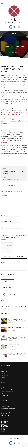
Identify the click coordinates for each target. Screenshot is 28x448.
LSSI (2, 393)
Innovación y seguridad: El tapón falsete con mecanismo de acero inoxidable (16, 337)
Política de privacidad (7, 391)
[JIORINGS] (14, 26)
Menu (14, 33)
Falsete (3, 377)
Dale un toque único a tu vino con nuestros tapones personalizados (16, 355)
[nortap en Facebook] (2, 3)
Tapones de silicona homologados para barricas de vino (17, 346)
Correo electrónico (6, 221)
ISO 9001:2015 (4, 395)
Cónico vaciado (5, 375)
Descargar (4, 142)
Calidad (7, 161)
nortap (11, 52)
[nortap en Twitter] (3, 3)
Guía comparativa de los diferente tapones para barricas (17, 319)
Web (2, 227)
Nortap (14, 19)
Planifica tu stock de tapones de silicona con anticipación (16, 328)
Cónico (3, 373)
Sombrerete (4, 371)
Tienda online (12, 294)
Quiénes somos (5, 388)
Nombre (3, 215)
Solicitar (7, 281)
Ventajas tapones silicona (8, 389)
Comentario (4, 195)
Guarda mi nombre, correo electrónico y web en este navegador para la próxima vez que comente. (14, 237)
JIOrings (3, 308)
